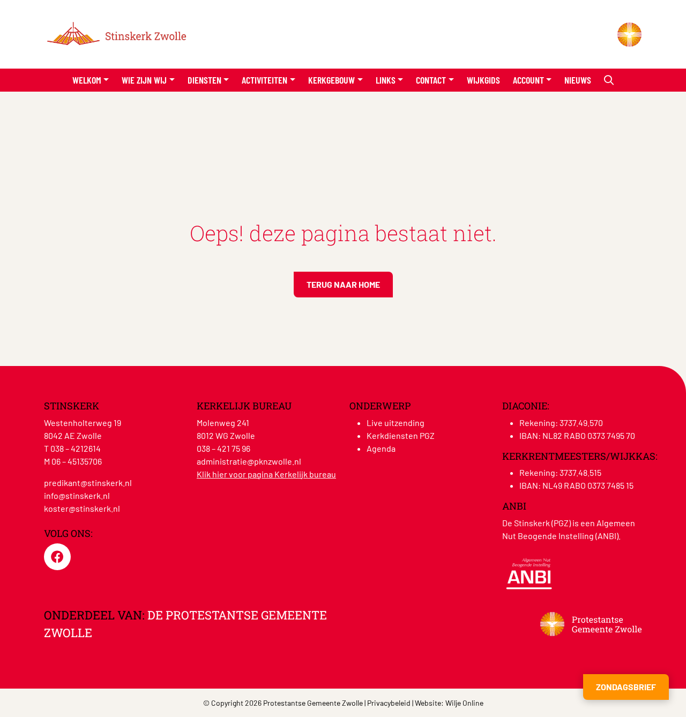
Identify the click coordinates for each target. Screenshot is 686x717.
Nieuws (577, 80)
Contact (431, 80)
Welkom (86, 80)
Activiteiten (264, 80)
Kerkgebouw (331, 80)
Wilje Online (464, 702)
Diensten (204, 80)
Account (528, 80)
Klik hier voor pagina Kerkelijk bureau (266, 474)
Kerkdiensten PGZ (401, 435)
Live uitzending (395, 422)
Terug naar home (343, 284)
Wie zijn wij (144, 80)
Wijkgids (483, 80)
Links (386, 80)
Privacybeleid (389, 702)
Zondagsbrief (626, 687)
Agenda (381, 448)
